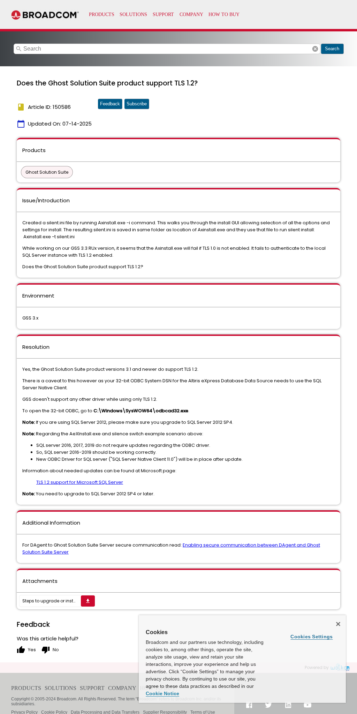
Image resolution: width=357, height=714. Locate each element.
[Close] (338, 624)
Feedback (110, 103)
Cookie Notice (162, 693)
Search (332, 48)
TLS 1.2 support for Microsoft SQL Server (79, 482)
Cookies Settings (311, 636)
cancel (315, 48)
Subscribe (137, 103)
